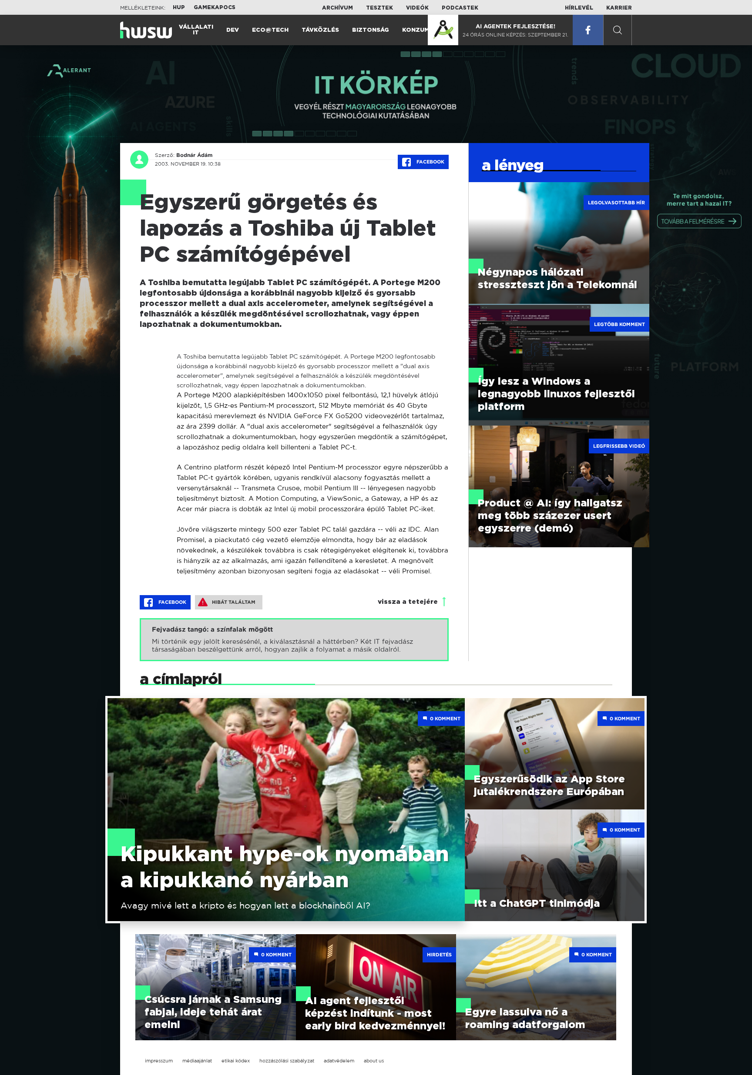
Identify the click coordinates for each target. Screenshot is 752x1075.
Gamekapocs (214, 7)
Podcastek (460, 7)
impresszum (159, 1060)
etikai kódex (236, 1060)
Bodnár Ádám (194, 155)
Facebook (429, 162)
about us (374, 1060)
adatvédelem (339, 1060)
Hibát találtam (233, 602)
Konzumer (419, 30)
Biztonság (370, 30)
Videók (417, 7)
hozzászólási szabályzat (286, 1060)
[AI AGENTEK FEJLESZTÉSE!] (443, 30)
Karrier (619, 7)
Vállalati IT (196, 30)
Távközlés (320, 30)
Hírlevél (579, 7)
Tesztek (379, 7)
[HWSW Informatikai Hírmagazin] (146, 30)
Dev (232, 30)
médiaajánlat (197, 1060)
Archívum (337, 7)
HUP (179, 7)
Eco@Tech (270, 30)
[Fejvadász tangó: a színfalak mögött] (294, 639)
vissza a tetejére (408, 602)
